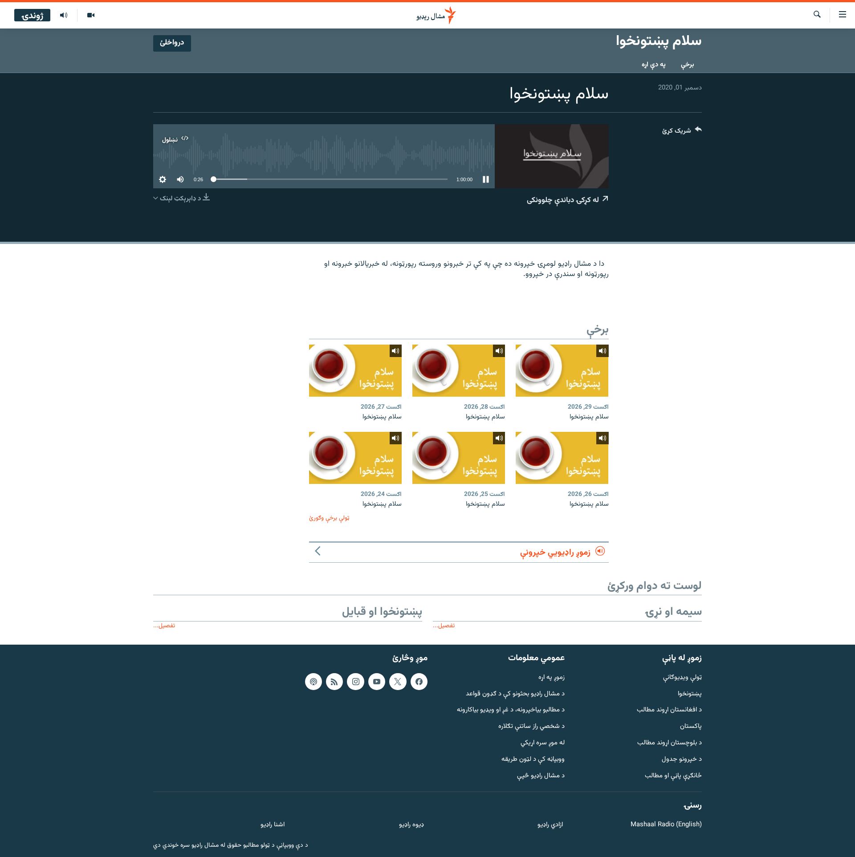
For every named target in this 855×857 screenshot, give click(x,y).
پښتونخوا (690, 694)
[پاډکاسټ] (313, 681)
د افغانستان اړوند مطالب (669, 710)
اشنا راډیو (273, 825)
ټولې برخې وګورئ (329, 518)
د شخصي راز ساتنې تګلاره (531, 726)
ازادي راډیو (550, 825)
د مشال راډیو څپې (541, 776)
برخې (687, 65)
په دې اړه (654, 65)
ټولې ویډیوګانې (682, 677)
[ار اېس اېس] (334, 681)
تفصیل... (444, 625)
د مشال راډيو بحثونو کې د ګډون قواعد (515, 694)
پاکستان (691, 726)
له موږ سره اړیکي (543, 743)
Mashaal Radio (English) (666, 825)
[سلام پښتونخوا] (562, 371)
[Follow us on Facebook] (419, 681)
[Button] (682, 133)
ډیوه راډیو (411, 825)
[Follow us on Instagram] (355, 681)
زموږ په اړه (551, 677)
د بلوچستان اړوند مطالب (669, 743)
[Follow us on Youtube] (376, 681)
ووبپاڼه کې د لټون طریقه (533, 759)
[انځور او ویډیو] (90, 15)
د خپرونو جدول (682, 759)
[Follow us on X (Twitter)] (397, 681)
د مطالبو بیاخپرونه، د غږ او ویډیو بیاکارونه (511, 710)
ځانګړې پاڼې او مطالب (673, 776)
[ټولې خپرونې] (63, 15)
